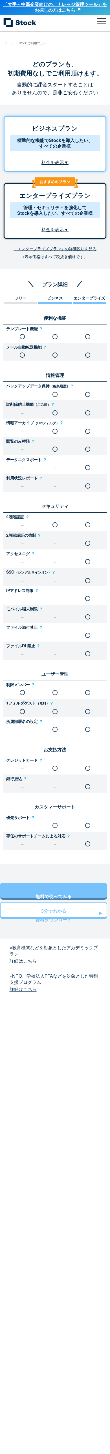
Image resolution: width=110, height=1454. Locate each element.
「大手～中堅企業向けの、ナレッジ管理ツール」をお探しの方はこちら (55, 7)
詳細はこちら (23, 961)
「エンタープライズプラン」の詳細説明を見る (55, 248)
